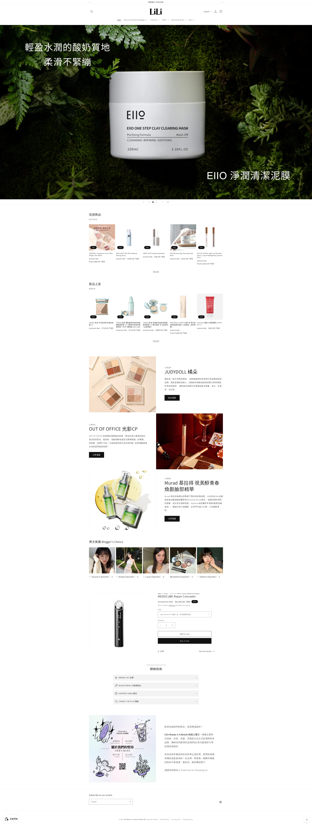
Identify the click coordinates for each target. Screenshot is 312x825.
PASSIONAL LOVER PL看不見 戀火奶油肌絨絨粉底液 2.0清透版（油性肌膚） (183, 325)
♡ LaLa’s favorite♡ (152, 576)
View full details (205, 651)
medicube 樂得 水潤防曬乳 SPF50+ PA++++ (209, 324)
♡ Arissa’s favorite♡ (126, 576)
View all (156, 271)
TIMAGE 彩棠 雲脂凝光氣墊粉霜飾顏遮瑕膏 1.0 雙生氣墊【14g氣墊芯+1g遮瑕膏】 (155, 325)
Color (159, 610)
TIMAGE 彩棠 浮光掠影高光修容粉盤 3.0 (101, 324)
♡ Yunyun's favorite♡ (99, 576)
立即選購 (96, 455)
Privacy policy (175, 819)
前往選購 (172, 398)
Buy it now (184, 641)
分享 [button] (162, 651)
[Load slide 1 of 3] (149, 202)
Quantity (161, 620)
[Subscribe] (130, 802)
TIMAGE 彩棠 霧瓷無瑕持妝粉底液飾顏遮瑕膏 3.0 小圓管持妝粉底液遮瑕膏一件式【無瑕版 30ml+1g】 (128, 325)
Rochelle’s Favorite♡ (180, 576)
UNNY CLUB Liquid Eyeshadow (154, 253)
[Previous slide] (143, 202)
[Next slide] (162, 202)
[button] (91, 11)
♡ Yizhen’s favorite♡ (207, 576)
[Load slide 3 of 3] (156, 202)
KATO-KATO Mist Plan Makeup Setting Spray (126, 254)
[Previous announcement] (90, 2)
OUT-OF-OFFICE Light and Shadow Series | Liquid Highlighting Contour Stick (210, 255)
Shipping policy (188, 819)
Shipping (172, 605)
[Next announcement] (222, 2)
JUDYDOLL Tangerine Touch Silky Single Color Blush (101, 254)
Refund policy (164, 819)
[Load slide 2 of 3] (153, 202)
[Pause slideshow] (168, 202)
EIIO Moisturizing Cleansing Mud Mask (181, 254)
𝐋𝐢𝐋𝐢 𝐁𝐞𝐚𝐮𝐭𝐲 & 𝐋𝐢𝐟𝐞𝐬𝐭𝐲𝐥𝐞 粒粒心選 (134, 819)
